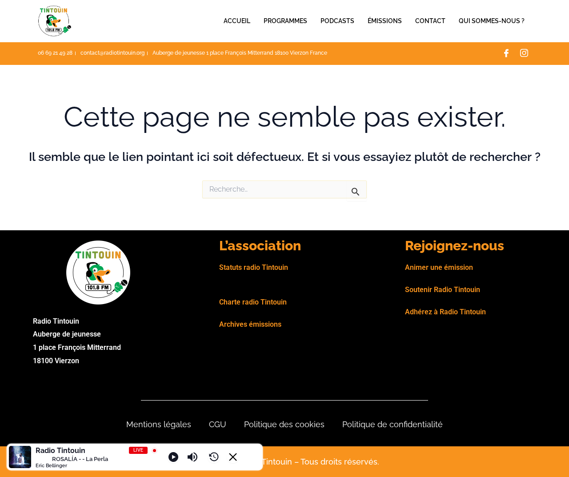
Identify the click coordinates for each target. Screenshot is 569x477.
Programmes (285, 20)
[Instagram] (524, 53)
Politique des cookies (284, 424)
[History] (214, 457)
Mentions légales (158, 424)
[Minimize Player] (233, 457)
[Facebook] (506, 53)
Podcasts (337, 20)
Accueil (237, 20)
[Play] (173, 457)
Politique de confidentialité (392, 424)
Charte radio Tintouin (253, 302)
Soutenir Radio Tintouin (442, 289)
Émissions (385, 20)
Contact (430, 20)
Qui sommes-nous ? (492, 20)
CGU (217, 424)
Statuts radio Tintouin (253, 267)
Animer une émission (439, 267)
